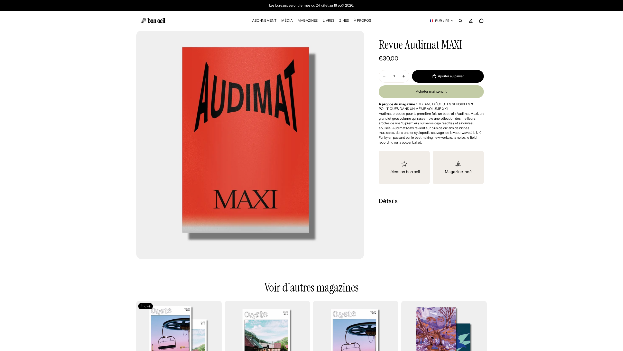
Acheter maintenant (431, 91)
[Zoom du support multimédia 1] (250, 145)
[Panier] (481, 20)
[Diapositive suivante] (479, 344)
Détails (388, 201)
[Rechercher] (460, 20)
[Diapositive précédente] (408, 344)
